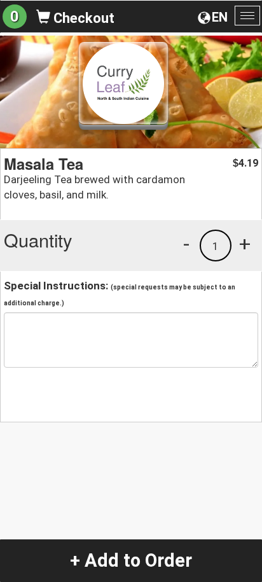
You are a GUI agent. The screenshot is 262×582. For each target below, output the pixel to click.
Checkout (82, 18)
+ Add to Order (131, 560)
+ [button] (245, 244)
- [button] (186, 244)
